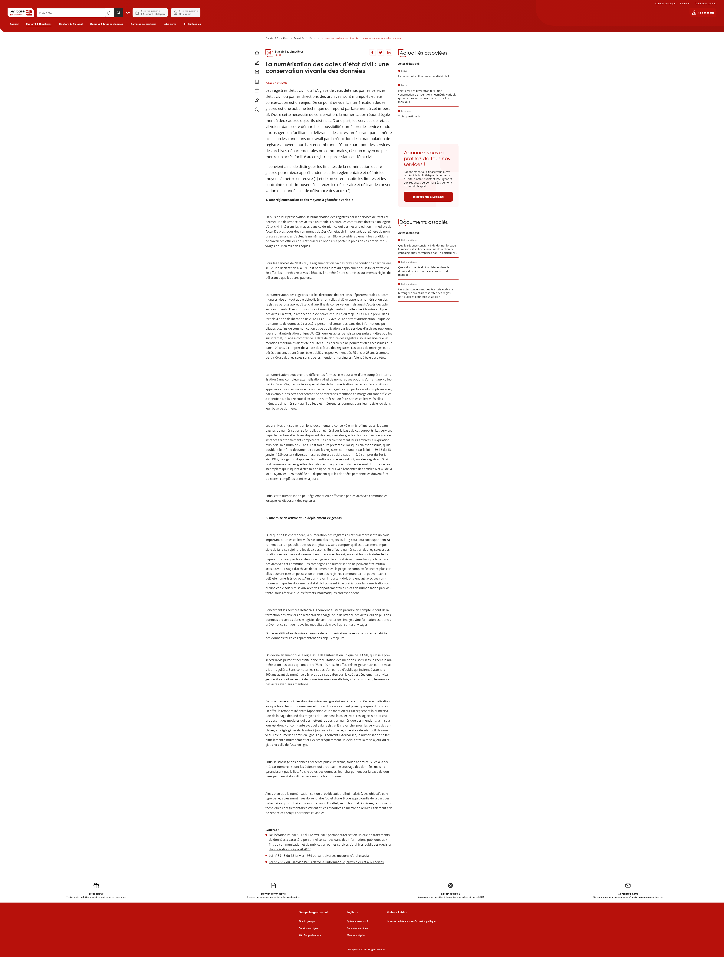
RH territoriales (192, 23)
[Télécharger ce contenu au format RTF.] (257, 81)
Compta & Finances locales (106, 23)
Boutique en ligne (308, 928)
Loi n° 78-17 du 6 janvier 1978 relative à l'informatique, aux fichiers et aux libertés (326, 862)
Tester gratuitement (705, 3)
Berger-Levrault (312, 935)
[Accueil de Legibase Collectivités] (21, 12)
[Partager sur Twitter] (380, 52)
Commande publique (143, 23)
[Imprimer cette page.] (257, 91)
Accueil (13, 23)
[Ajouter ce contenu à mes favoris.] (257, 53)
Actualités (299, 38)
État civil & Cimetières (38, 23)
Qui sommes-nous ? (357, 921)
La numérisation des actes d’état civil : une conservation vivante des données (361, 38)
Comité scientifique (665, 3)
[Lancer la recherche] (118, 12)
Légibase (352, 912)
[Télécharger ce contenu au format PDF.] (257, 72)
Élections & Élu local (71, 23)
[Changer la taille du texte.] (257, 100)
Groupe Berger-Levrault (313, 912)
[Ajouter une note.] (257, 62)
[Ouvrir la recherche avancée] (110, 13)
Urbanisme (170, 23)
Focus (312, 38)
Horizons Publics (397, 912)
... (402, 125)
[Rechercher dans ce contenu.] (257, 109)
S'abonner (685, 3)
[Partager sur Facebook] (372, 52)
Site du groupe (307, 921)
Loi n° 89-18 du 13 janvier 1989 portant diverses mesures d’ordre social (319, 856)
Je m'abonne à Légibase (428, 196)
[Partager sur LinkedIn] (389, 52)
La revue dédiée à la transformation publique (411, 921)
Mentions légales (356, 935)
